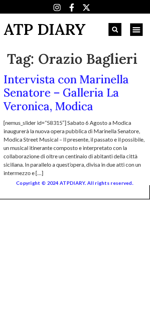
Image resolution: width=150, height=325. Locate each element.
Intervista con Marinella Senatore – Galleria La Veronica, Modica (66, 92)
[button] (114, 29)
